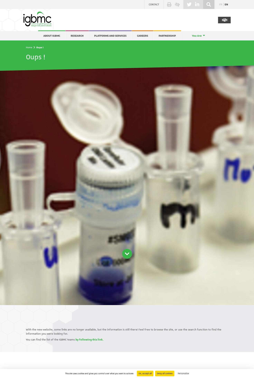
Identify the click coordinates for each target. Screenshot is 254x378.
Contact (154, 4)
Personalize (183, 373)
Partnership (167, 36)
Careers (142, 36)
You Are (197, 36)
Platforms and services (110, 36)
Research (77, 36)
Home (29, 47)
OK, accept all (145, 373)
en (226, 4)
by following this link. (90, 339)
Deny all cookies (165, 373)
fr (220, 4)
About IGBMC (51, 36)
